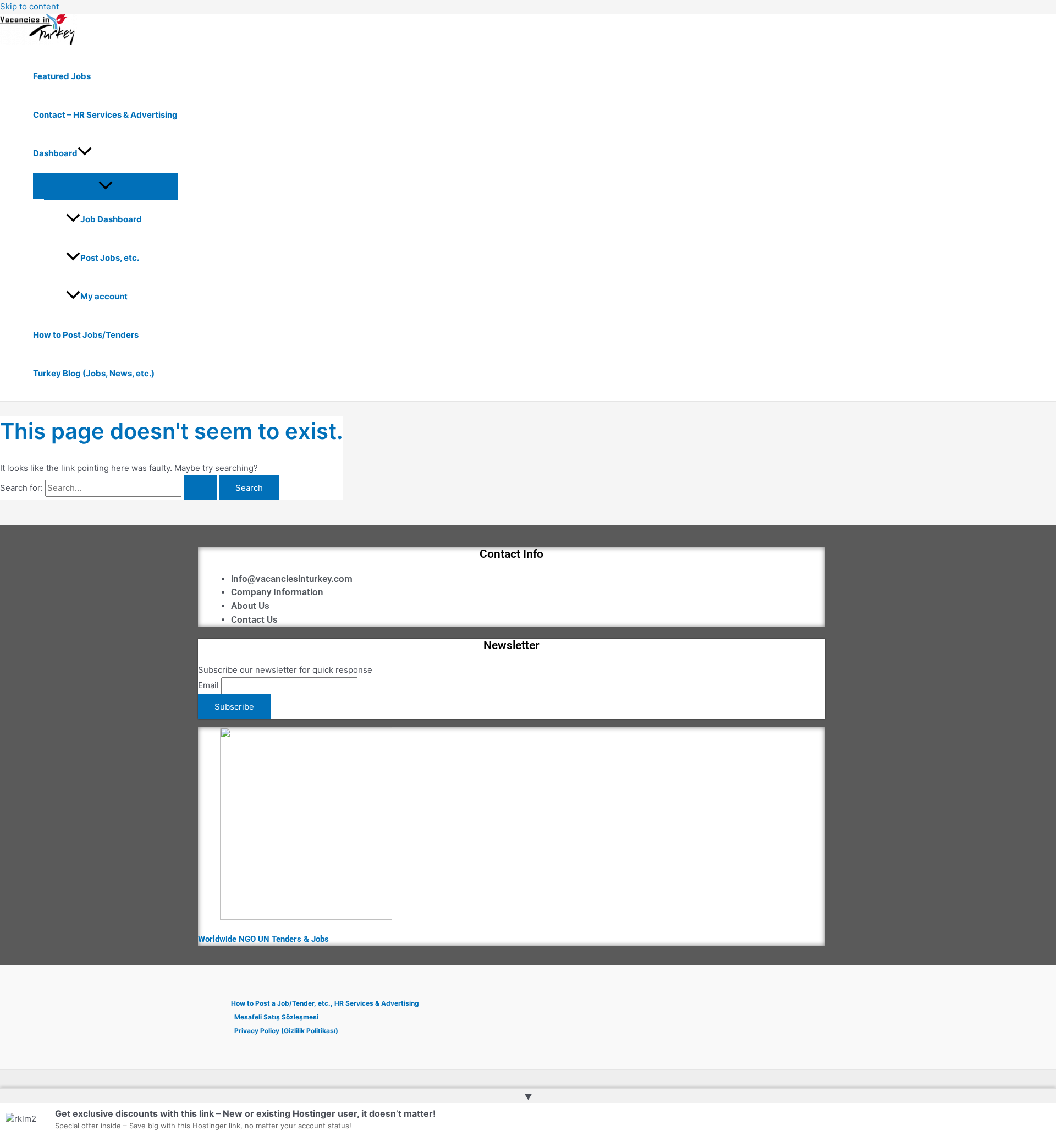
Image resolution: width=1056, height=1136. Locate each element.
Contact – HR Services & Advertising (105, 114)
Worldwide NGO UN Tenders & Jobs (263, 939)
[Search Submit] (200, 487)
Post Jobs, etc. (109, 258)
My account (104, 296)
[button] (85, 153)
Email (208, 685)
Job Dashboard (111, 219)
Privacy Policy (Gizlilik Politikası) (286, 1031)
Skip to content (29, 6)
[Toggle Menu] (105, 186)
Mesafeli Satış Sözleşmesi (276, 1017)
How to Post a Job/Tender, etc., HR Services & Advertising (325, 1003)
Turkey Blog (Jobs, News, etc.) (94, 373)
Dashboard (55, 153)
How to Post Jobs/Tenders (86, 335)
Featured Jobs (62, 76)
